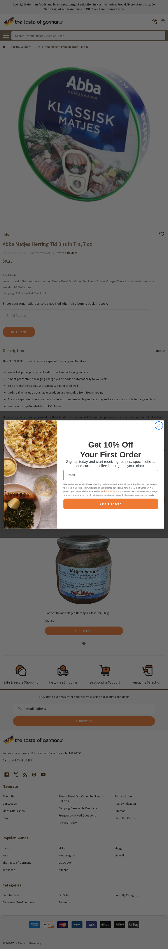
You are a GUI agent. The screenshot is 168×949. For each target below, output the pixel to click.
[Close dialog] (158, 425)
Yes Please (110, 504)
